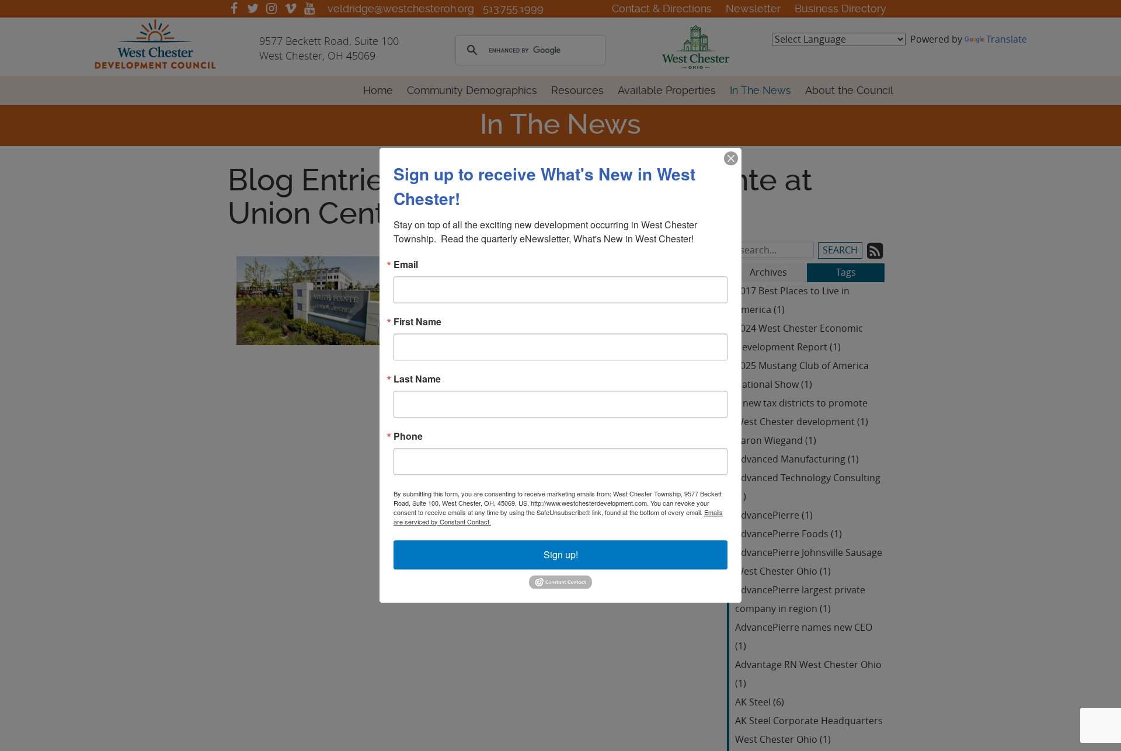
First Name (417, 321)
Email (406, 264)
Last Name (417, 379)
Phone (408, 436)
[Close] (731, 158)
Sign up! (561, 554)
